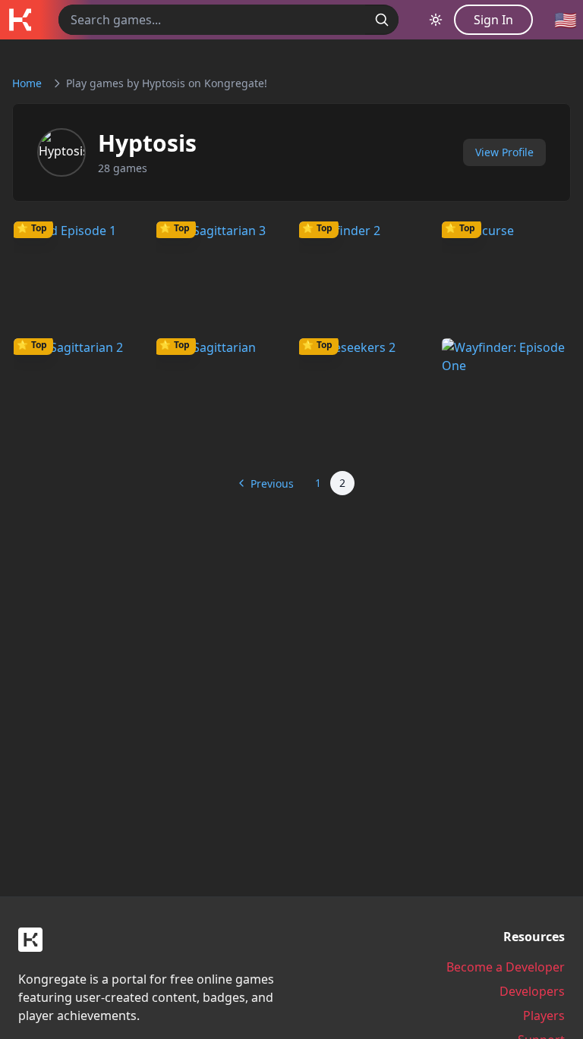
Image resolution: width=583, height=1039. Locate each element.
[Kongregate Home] (19, 19)
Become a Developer (505, 967)
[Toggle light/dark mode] (436, 20)
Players (544, 1015)
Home (27, 83)
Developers (532, 991)
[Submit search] (382, 19)
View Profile (504, 152)
